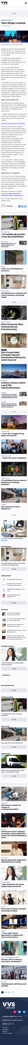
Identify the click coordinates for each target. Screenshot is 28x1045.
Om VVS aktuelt (7, 1033)
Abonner (4, 1031)
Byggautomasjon (6, 20)
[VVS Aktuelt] (4, 3)
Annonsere (5, 1029)
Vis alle (14, 569)
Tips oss (4, 1027)
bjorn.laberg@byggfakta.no (15, 1020)
